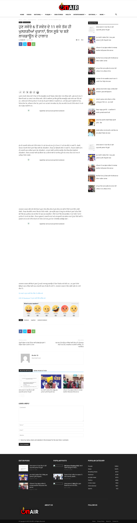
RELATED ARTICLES (26, 370)
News (25, 19)
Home (22, 14)
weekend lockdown (42, 320)
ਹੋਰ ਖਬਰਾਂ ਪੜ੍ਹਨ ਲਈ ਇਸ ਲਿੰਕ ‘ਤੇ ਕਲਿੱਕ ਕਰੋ (31, 293)
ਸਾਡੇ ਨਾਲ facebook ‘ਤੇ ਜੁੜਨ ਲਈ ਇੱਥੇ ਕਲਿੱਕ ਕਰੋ (32, 298)
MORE (102, 14)
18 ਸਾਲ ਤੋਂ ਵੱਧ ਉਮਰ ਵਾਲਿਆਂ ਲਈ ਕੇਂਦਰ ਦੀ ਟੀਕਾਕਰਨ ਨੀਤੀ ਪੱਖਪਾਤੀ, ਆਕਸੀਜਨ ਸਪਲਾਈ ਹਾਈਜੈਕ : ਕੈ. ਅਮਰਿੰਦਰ (69, 344)
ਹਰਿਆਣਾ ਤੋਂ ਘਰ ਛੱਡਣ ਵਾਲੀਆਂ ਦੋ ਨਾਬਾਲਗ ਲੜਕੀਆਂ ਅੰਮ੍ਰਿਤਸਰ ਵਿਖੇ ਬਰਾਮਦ (38, 485)
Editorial (92, 14)
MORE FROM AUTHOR (40, 370)
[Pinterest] (29, 44)
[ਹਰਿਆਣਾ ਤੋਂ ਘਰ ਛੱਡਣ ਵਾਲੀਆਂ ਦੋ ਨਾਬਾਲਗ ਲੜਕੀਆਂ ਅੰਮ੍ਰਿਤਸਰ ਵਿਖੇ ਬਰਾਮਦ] (73, 382)
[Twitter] (25, 44)
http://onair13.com (36, 358)
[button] (116, 15)
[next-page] (23, 395)
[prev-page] (20, 395)
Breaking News (32, 19)
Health (68, 14)
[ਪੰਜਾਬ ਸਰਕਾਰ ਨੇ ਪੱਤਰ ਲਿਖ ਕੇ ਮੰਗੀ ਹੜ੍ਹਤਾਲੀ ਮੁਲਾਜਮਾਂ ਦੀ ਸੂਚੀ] (29, 382)
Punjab (47, 14)
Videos (29, 14)
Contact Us (115, 521)
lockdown (26, 320)
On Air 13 (22, 40)
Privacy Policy (100, 521)
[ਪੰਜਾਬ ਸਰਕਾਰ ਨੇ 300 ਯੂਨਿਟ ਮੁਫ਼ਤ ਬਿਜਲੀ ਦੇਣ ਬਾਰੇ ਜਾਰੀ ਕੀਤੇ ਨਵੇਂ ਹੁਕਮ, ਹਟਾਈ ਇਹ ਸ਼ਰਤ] (58, 485)
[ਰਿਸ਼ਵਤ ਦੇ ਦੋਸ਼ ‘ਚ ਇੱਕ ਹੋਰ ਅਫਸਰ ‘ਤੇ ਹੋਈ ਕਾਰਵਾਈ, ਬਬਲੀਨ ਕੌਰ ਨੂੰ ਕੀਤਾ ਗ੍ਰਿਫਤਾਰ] (58, 476)
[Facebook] (20, 44)
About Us (108, 521)
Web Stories (58, 14)
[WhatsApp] (33, 44)
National (37, 14)
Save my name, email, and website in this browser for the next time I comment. (45, 440)
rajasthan (33, 320)
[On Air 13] (68, 6)
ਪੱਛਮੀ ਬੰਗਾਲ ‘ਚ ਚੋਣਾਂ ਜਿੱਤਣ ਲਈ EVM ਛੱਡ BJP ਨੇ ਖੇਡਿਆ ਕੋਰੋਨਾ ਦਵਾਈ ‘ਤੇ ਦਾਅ (32, 344)
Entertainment (78, 14)
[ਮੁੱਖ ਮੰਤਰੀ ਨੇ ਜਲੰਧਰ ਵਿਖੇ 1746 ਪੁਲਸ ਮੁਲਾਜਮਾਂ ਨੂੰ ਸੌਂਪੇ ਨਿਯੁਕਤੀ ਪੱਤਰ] (51, 382)
